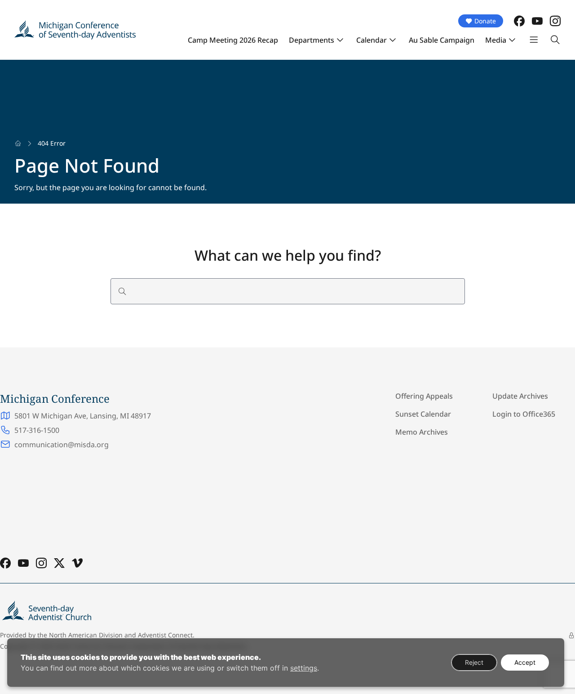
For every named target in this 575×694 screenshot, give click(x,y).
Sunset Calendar (423, 414)
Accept (524, 662)
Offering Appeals (424, 396)
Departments (311, 40)
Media (495, 40)
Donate (485, 21)
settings (303, 667)
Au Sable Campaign (441, 40)
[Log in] (571, 635)
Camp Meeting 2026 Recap (233, 40)
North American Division (86, 635)
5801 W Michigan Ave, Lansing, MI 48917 (82, 416)
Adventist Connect (165, 635)
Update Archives (520, 396)
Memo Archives (421, 432)
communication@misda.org (61, 444)
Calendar (371, 40)
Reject (474, 662)
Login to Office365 (523, 414)
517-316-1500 (36, 430)
